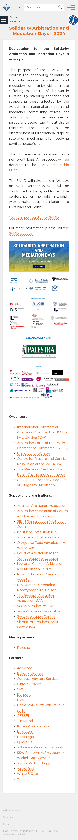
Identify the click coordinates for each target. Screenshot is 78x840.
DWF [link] (21, 700)
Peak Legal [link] (26, 737)
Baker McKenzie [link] (30, 673)
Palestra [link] (23, 648)
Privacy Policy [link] (12, 810)
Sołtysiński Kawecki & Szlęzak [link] (40, 747)
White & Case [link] (27, 774)
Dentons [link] (24, 694)
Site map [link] (9, 817)
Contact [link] (8, 824)
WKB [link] (21, 779)
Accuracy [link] (24, 668)
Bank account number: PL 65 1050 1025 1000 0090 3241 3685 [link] (34, 832)
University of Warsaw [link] (33, 453)
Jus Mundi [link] (25, 721)
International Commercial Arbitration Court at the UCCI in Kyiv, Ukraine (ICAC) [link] (42, 432)
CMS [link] (20, 689)
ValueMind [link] (25, 768)
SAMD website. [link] (21, 233)
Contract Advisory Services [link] (38, 679)
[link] (73, 20)
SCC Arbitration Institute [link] (36, 606)
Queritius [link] (24, 742)
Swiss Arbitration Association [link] (39, 611)
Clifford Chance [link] (29, 684)
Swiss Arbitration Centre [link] (36, 616)
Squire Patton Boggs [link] (34, 763)
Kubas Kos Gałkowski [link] (33, 726)
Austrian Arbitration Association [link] (41, 506)
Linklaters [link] (25, 731)
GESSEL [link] (23, 716)
